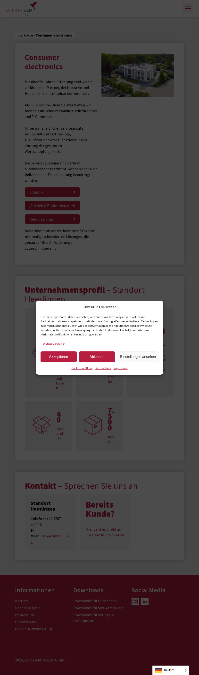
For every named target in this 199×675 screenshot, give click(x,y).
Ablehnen (97, 357)
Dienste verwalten (54, 343)
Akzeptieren (58, 357)
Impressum (121, 368)
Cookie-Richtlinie (82, 368)
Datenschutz (103, 368)
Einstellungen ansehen (138, 357)
